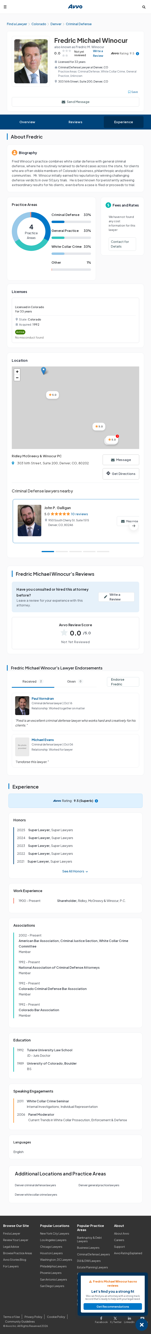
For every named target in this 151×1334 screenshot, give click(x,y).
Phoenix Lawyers (51, 1272)
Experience (123, 122)
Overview (27, 122)
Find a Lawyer (11, 1233)
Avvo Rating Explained (128, 1253)
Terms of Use (11, 1316)
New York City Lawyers (54, 1233)
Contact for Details (120, 244)
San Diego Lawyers (52, 1286)
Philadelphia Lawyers (53, 1266)
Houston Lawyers (51, 1253)
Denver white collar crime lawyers (36, 1194)
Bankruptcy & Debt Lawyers (89, 1239)
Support (119, 1246)
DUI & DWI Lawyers (89, 1260)
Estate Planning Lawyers (92, 1267)
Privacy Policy (33, 1316)
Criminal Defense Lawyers (93, 1254)
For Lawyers (11, 1266)
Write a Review (98, 53)
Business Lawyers (88, 1247)
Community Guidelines (20, 1321)
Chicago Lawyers (51, 1246)
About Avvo (121, 1233)
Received (32, 681)
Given (74, 681)
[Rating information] (137, 53)
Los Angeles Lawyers (53, 1240)
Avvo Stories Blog (14, 1259)
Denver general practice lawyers (99, 1185)
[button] (43, 371)
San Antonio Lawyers (53, 1279)
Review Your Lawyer (15, 1240)
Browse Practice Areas (17, 1253)
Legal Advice (11, 1246)
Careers (119, 1240)
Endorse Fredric (117, 681)
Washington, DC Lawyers (56, 1259)
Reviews (75, 122)
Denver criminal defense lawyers (35, 1185)
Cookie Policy (56, 1316)
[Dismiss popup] (141, 1324)
